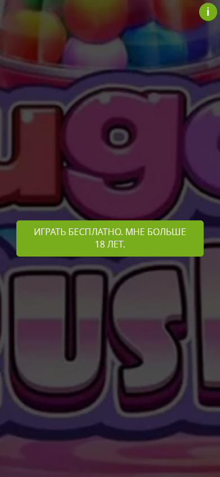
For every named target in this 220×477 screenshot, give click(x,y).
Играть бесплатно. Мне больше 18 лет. (110, 238)
